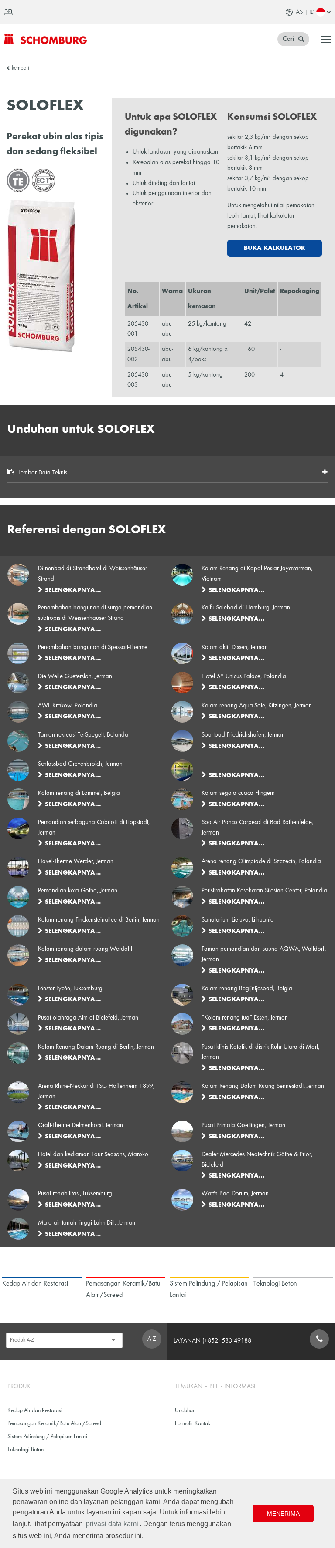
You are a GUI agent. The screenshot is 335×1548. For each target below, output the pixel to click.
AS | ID (305, 12)
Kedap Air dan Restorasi (34, 1410)
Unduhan (185, 1410)
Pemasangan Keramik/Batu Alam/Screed (54, 1424)
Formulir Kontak (193, 1424)
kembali (20, 68)
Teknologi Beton (25, 1450)
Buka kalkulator (274, 248)
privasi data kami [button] (112, 1524)
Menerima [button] (283, 1513)
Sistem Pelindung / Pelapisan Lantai (47, 1437)
